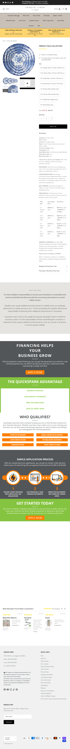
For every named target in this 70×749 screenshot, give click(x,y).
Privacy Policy (45, 672)
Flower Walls (60, 20)
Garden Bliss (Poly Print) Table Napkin (48, 629)
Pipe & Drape (36, 15)
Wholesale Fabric (10, 20)
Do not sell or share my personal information (53, 699)
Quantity (41, 114)
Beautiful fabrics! (9, 618)
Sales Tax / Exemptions (47, 690)
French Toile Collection (12, 40)
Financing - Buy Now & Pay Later (49, 271)
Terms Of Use (45, 669)
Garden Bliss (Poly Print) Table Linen (5, 629)
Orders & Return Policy (47, 666)
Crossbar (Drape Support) (27, 628)
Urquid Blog (44, 685)
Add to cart (53, 126)
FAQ (42, 656)
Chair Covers (22, 20)
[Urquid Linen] (35, 9)
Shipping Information (47, 674)
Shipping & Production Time (48, 266)
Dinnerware (46, 15)
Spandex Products (34, 20)
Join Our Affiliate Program (48, 696)
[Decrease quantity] (41, 118)
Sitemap (43, 688)
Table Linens (26, 15)
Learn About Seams (46, 677)
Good (47, 618)
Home (4, 40)
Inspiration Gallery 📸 (13, 15)
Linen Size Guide (46, 680)
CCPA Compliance (46, 693)
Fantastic (28, 618)
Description (42, 133)
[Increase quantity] (52, 118)
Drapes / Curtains (57, 15)
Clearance (31, 25)
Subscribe (9, 722)
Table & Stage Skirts (48, 20)
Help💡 (39, 25)
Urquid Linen (10, 743)
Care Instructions (46, 682)
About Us (43, 658)
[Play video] (27, 83)
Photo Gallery (45, 661)
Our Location (44, 664)
